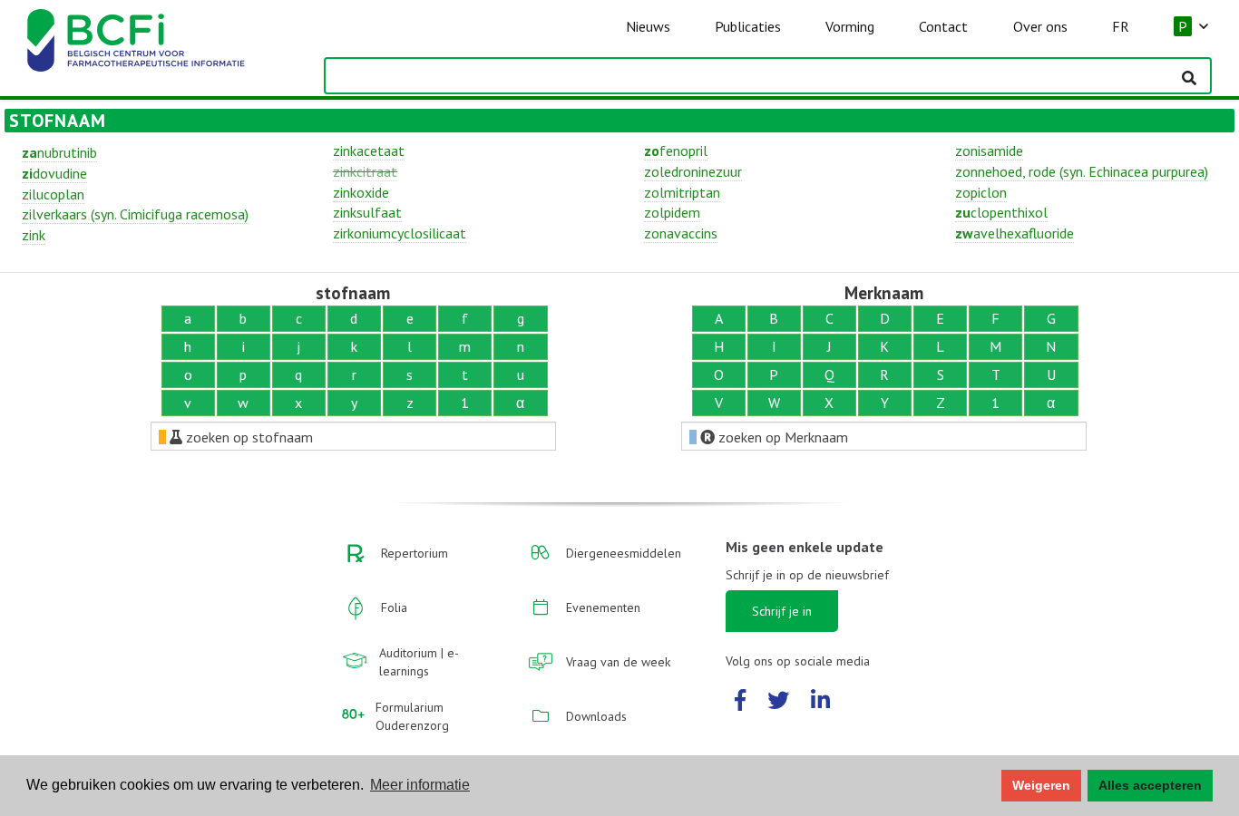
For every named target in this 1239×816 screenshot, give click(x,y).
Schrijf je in (782, 611)
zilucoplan (53, 194)
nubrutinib (59, 152)
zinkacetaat (369, 150)
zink (33, 235)
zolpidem (672, 212)
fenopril (675, 150)
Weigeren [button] (1041, 785)
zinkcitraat (365, 171)
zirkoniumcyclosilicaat (399, 233)
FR (1120, 26)
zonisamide (989, 150)
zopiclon (981, 192)
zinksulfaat (367, 212)
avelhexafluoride (1014, 233)
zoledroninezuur (693, 171)
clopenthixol (1001, 212)
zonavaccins (680, 233)
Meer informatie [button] (420, 784)
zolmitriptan (682, 192)
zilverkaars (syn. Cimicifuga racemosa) (135, 214)
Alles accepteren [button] (1150, 785)
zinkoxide (361, 192)
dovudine (54, 173)
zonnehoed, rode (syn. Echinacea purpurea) (1081, 171)
